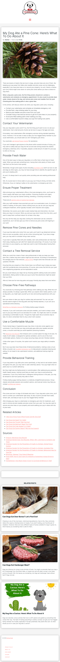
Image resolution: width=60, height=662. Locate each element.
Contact (7, 657)
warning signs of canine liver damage (22, 200)
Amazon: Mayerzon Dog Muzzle (16, 437)
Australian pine (38, 168)
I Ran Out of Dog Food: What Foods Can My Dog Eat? (23, 417)
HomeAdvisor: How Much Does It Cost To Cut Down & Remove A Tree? (29, 461)
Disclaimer (8, 652)
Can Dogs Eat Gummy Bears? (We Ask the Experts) (22, 428)
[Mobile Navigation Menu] (30, 19)
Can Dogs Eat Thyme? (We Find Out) (18, 422)
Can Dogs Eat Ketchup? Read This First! (19, 424)
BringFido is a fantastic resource (13, 307)
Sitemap (7, 654)
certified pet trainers (14, 384)
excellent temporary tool (23, 349)
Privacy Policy (9, 647)
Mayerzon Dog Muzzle (12, 334)
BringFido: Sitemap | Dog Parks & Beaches (19, 454)
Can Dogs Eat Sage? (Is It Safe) (16, 420)
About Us (7, 649)
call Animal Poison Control (20, 141)
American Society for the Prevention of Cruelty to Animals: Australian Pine (29, 448)
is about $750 (28, 259)
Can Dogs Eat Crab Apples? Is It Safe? (18, 426)
